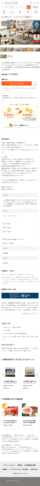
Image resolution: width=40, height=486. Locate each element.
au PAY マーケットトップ (20, 473)
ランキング (12, 12)
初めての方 (36, 12)
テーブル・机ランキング (25, 447)
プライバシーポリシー (9, 465)
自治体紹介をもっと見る (29, 313)
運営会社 (20, 465)
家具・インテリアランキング (8, 447)
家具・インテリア (19, 435)
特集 (28, 12)
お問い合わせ (34, 469)
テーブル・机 (30, 435)
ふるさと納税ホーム (6, 435)
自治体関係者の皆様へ (30, 465)
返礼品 (4, 12)
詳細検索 (35, 7)
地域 (20, 12)
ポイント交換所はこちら (21, 125)
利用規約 (4, 469)
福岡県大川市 (8, 17)
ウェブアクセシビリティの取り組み (18, 469)
